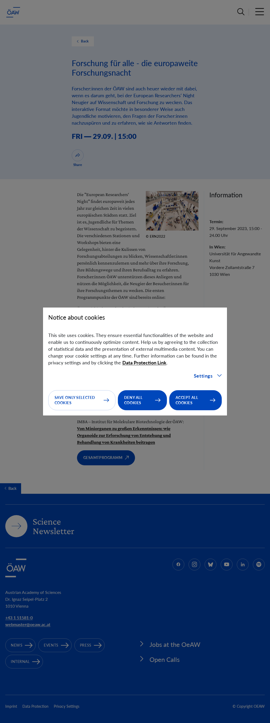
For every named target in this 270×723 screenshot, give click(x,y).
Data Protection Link (144, 362)
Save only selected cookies (75, 400)
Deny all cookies (133, 400)
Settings (203, 376)
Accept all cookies (187, 400)
